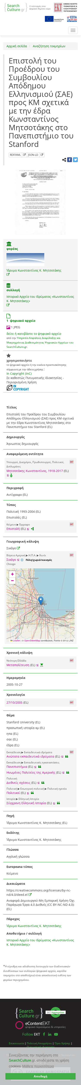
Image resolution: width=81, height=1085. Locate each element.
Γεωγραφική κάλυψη (22, 541)
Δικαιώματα (15, 884)
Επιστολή (13, 529)
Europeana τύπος (19, 867)
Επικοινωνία (16, 1043)
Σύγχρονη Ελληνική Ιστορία (26, 803)
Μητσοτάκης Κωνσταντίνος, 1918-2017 (34, 471)
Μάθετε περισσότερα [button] (38, 1066)
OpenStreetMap (32, 640)
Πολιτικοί (13, 793)
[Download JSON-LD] (41, 155)
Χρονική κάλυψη (19, 653)
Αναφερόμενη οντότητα (24, 454)
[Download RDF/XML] (24, 155)
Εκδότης (12, 833)
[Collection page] (8, 286)
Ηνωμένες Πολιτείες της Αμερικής (30, 772)
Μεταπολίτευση (17, 665)
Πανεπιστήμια (16, 767)
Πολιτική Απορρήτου (39, 1043)
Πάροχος (13, 919)
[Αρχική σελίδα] (27, 7)
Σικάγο (11, 560)
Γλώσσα (12, 850)
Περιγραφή (15, 488)
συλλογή (13, 290)
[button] (40, 600)
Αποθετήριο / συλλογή (24, 933)
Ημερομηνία (15, 678)
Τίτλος (11, 407)
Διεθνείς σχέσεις (18, 783)
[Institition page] (9, 244)
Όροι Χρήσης (62, 1043)
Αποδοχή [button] (40, 1076)
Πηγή (10, 816)
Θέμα (10, 715)
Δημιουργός (15, 437)
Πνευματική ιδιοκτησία (40, 1047)
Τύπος (11, 505)
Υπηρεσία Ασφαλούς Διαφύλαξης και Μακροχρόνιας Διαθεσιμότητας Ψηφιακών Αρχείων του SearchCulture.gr (39, 342)
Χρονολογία (15, 695)
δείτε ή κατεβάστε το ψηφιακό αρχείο (33, 334)
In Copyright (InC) (19, 373)
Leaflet (16, 640)
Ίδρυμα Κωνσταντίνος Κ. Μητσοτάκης (33, 270)
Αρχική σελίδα (16, 46)
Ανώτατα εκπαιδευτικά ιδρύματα (30, 756)
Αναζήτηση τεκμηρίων (48, 46)
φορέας (12, 249)
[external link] (8, 274)
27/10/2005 (14, 702)
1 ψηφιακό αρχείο (20, 321)
